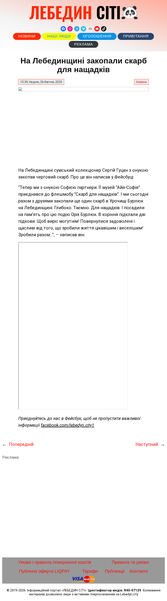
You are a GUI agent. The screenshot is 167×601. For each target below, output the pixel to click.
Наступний (146, 444)
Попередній (21, 444)
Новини (26, 36)
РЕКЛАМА (83, 44)
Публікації (115, 571)
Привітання (136, 36)
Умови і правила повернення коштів (54, 562)
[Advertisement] (83, 508)
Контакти (139, 571)
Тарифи (90, 571)
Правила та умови (130, 562)
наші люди (59, 36)
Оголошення (97, 36)
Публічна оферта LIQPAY (44, 571)
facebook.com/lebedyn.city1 (67, 425)
